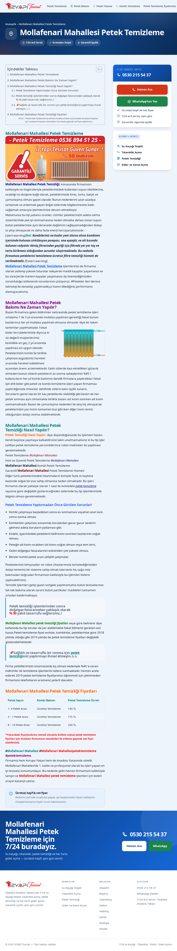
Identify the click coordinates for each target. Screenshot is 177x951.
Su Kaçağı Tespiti (132, 146)
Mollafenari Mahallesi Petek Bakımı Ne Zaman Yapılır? (43, 80)
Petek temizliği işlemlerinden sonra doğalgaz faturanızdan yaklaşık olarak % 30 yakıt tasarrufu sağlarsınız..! (58, 97)
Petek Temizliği (131, 158)
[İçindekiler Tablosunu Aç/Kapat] (97, 69)
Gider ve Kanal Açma (135, 164)
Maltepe (104, 923)
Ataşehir (104, 887)
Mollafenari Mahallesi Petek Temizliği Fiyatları (38, 114)
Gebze (103, 905)
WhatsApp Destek (147, 893)
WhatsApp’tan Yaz (144, 101)
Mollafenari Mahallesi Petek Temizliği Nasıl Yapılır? (41, 86)
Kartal (102, 917)
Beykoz (103, 893)
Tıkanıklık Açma (132, 152)
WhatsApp (160, 846)
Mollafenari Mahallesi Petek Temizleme (34, 74)
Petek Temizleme (57, 6)
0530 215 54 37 (146, 887)
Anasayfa (10, 24)
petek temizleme (86, 486)
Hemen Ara (144, 89)
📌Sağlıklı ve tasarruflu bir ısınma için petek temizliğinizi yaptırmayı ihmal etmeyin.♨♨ (58, 106)
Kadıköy (104, 911)
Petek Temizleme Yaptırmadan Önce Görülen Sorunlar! (47, 90)
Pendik (103, 928)
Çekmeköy (105, 899)
